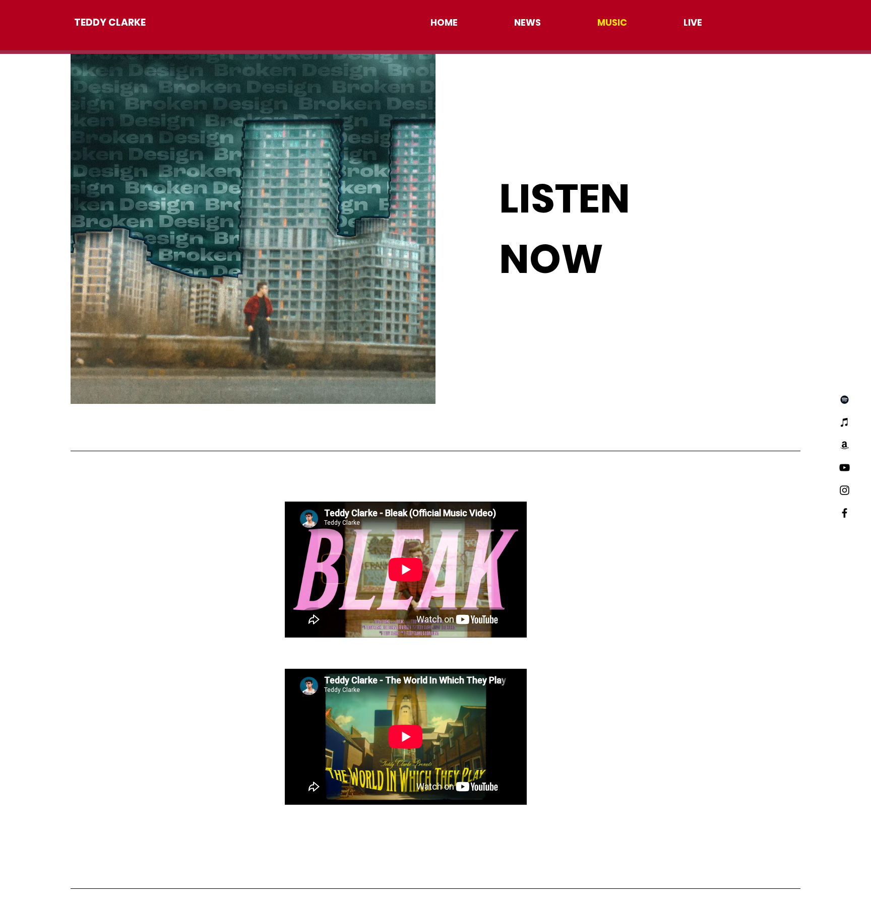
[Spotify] (844, 399)
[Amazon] (844, 445)
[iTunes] (844, 422)
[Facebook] (844, 513)
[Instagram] (844, 490)
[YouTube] (844, 467)
